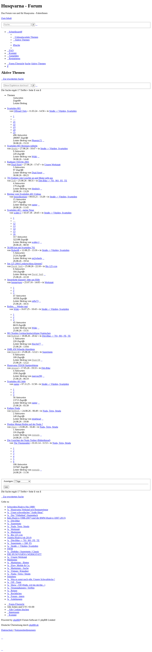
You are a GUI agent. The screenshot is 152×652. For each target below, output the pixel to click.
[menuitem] (25, 37)
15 (14, 231)
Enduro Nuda (13, 408)
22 (14, 124)
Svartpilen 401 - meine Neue (20, 210)
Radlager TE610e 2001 (18, 162)
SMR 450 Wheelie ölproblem (21, 349)
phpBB (16, 620)
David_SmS (17, 266)
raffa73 (35, 301)
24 (14, 129)
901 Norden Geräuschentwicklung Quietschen (29, 333)
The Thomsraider (22, 443)
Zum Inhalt (6, 18)
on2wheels (37, 258)
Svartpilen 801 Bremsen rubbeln (22, 146)
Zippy (14, 427)
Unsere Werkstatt (52, 164)
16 (14, 234)
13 (14, 226)
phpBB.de (34, 625)
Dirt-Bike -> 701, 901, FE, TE (52, 180)
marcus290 (37, 376)
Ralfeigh (15, 336)
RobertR (15, 250)
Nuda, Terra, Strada (52, 411)
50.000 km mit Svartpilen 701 (21, 247)
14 (14, 229)
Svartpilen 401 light (16, 381)
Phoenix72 (37, 140)
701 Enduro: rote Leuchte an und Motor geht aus (30, 178)
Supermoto (47, 352)
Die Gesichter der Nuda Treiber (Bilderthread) (28, 440)
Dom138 (15, 352)
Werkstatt (49, 282)
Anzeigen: (9, 481)
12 (14, 223)
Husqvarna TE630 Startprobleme (22, 365)
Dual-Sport (16, 164)
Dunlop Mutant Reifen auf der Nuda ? (25, 424)
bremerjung (16, 282)
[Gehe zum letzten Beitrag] (43, 140)
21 (14, 121)
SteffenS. (15, 411)
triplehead (36, 419)
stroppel (15, 368)
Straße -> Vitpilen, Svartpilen (63, 111)
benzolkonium (20, 196)
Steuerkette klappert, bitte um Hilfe (23, 279)
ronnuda (35, 435)
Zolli (13, 180)
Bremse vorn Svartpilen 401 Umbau (24, 194)
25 (14, 132)
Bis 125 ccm (51, 266)
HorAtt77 (36, 344)
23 (14, 127)
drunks (14, 148)
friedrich (36, 188)
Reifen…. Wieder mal (17, 306)
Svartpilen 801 (14, 108)
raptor (34, 204)
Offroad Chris (20, 111)
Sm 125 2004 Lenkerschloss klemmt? (24, 263)
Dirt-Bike (45, 368)
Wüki (34, 156)
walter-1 (17, 212)
